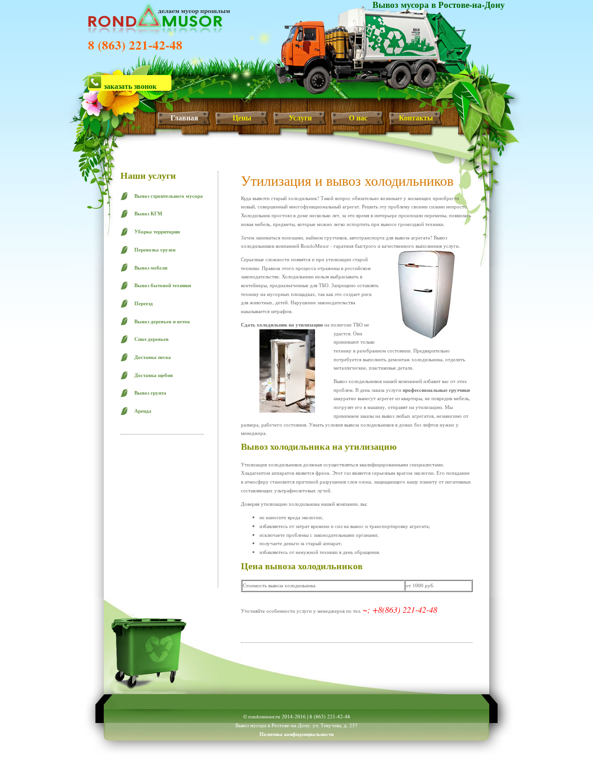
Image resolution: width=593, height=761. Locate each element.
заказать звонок (129, 86)
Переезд (143, 303)
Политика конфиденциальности (296, 734)
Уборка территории (157, 231)
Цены (242, 117)
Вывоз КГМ (148, 213)
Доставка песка (152, 357)
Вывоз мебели (150, 267)
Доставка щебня (153, 375)
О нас (358, 117)
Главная (184, 117)
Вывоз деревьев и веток (162, 321)
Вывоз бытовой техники (162, 285)
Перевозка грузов (155, 249)
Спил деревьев (151, 339)
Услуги (300, 117)
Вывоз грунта (150, 392)
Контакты (416, 117)
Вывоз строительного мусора (168, 196)
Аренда (142, 411)
